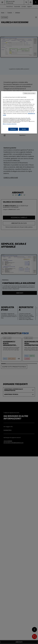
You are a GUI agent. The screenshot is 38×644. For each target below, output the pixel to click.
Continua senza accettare (29, 93)
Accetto (24, 129)
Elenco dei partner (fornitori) (9, 124)
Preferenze (13, 129)
